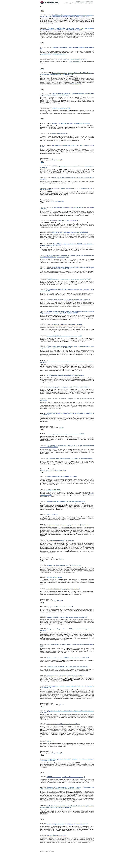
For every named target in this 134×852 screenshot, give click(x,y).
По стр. (62, 427)
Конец (58, 160)
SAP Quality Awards (76, 83)
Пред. (47, 470)
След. (54, 160)
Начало (42, 470)
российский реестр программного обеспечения (53, 54)
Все (62, 160)
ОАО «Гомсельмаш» (74, 61)
